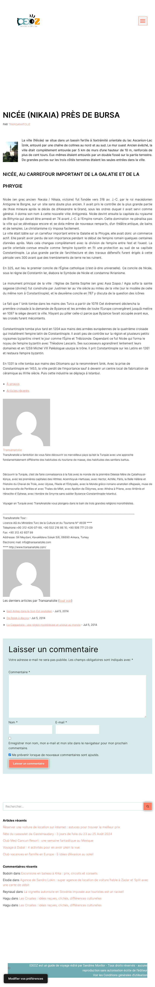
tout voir (65, 600)
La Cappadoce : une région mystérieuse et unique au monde (44, 624)
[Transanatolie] (26, 445)
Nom (13, 722)
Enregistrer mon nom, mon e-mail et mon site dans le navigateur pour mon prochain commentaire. (68, 745)
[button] (142, 20)
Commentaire (19, 672)
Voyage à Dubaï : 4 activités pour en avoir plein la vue (41, 847)
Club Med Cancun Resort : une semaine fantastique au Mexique (48, 840)
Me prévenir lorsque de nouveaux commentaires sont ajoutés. (55, 755)
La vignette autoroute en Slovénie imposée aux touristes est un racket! (74, 892)
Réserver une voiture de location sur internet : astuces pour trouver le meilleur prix (61, 827)
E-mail (61, 722)
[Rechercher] (148, 806)
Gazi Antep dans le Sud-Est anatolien (29, 611)
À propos (13, 384)
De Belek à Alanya (18, 618)
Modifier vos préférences (25, 978)
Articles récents (18, 390)
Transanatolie (19, 124)
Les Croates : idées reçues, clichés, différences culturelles (60, 898)
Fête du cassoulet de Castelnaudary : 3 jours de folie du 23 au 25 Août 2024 (57, 834)
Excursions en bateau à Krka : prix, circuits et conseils (59, 873)
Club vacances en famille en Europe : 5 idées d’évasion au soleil (48, 854)
